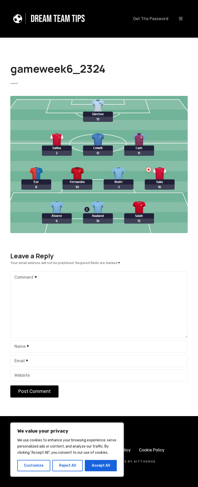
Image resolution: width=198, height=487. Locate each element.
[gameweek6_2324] (99, 98)
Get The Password (150, 18)
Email (18, 361)
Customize (33, 465)
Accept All (101, 465)
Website (22, 375)
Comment (23, 278)
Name (19, 347)
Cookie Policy (151, 450)
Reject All (67, 465)
